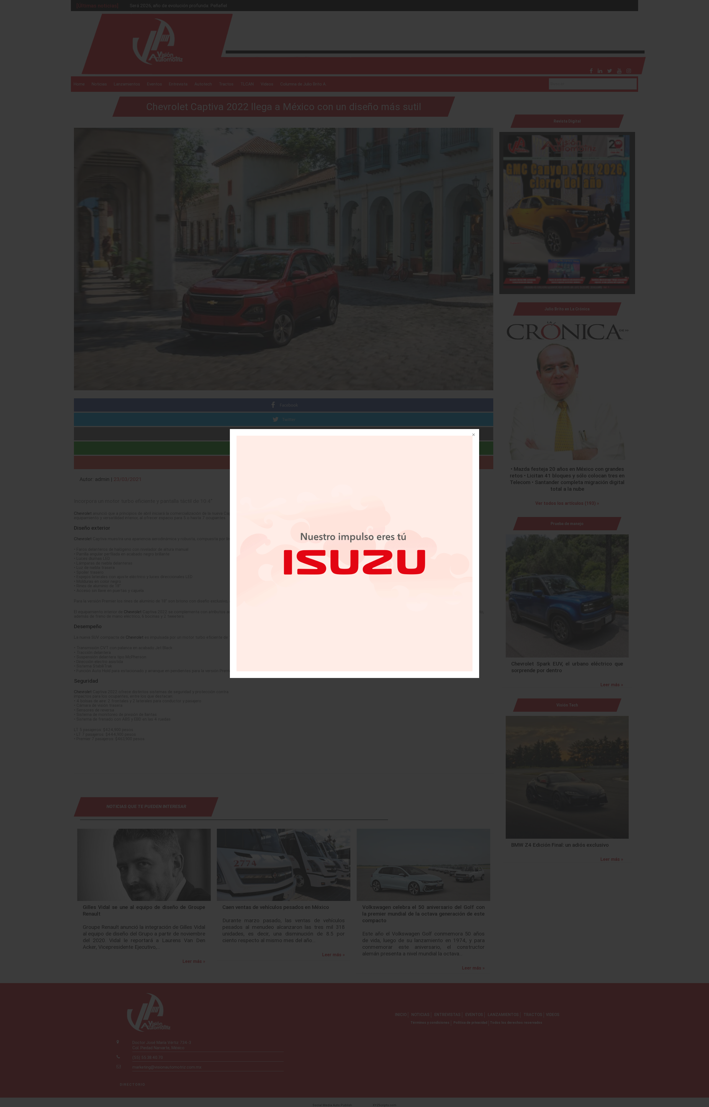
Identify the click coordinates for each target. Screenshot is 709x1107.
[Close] (473, 435)
